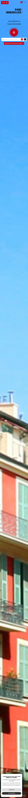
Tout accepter (11, 793)
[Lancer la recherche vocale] (14, 32)
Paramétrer (11, 789)
